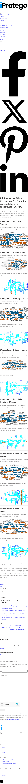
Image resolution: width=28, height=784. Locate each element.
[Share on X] (14, 124)
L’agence (2, 16)
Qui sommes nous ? (4, 14)
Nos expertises (3, 18)
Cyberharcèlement (4, 27)
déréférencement (21, 627)
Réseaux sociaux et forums (6, 25)
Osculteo (2, 38)
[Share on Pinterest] (14, 163)
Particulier (2, 30)
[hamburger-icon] (0, 13)
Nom (1, 671)
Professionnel (3, 32)
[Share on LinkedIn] (14, 196)
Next (1, 586)
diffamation (17, 625)
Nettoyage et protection (5, 21)
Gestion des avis (3, 23)
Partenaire (2, 34)
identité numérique (17, 630)
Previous (2, 584)
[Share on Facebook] (14, 96)
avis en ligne (6, 625)
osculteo (5, 632)
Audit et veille (3, 20)
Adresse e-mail (3, 675)
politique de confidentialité (13, 719)
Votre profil (2, 29)
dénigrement (14, 627)
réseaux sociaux (13, 632)
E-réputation (3, 50)
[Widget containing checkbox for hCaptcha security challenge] (10, 704)
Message (2, 681)
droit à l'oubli (5, 628)
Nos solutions (3, 36)
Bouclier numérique (4, 39)
